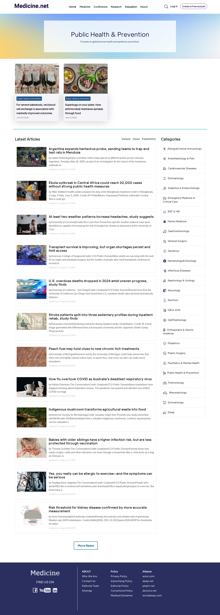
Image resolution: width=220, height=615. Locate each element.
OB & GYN (174, 310)
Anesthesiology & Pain (181, 158)
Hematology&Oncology (182, 260)
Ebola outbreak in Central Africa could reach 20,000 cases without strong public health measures (95, 184)
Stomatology (176, 402)
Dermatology (176, 178)
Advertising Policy (121, 581)
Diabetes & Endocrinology (183, 188)
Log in (173, 6)
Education (131, 6)
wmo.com (148, 576)
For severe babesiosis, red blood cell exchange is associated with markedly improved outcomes (35, 109)
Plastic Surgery (176, 353)
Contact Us (88, 581)
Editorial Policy (120, 585)
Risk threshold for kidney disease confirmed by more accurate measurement (98, 509)
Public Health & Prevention (29, 98)
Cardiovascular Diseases (182, 168)
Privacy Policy (119, 576)
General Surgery (177, 241)
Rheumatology (178, 392)
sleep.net (148, 581)
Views (136, 138)
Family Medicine (177, 221)
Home (72, 6)
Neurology (174, 290)
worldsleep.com (152, 595)
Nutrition (173, 300)
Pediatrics (174, 343)
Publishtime (149, 138)
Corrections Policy (122, 590)
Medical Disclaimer (122, 595)
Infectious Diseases (179, 270)
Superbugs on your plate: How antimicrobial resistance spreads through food (84, 109)
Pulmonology (176, 382)
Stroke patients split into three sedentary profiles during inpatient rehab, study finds (101, 316)
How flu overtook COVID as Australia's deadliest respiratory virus (100, 379)
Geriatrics (173, 250)
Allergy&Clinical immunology (184, 148)
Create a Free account (193, 6)
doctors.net (149, 590)
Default (126, 138)
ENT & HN (174, 211)
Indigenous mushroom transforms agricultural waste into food (97, 409)
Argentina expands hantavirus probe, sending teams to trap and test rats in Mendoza (99, 150)
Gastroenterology (178, 231)
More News (86, 545)
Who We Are (89, 576)
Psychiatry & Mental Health (183, 363)
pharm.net (148, 585)
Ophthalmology (177, 319)
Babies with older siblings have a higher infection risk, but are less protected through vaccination (100, 441)
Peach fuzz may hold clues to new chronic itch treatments (94, 349)
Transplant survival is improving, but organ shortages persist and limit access (99, 248)
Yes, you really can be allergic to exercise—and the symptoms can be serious (100, 475)
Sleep (171, 412)
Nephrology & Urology (181, 280)
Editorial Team (90, 585)
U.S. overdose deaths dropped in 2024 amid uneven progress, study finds (98, 282)
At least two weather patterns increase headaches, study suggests (101, 217)
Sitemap (87, 590)
